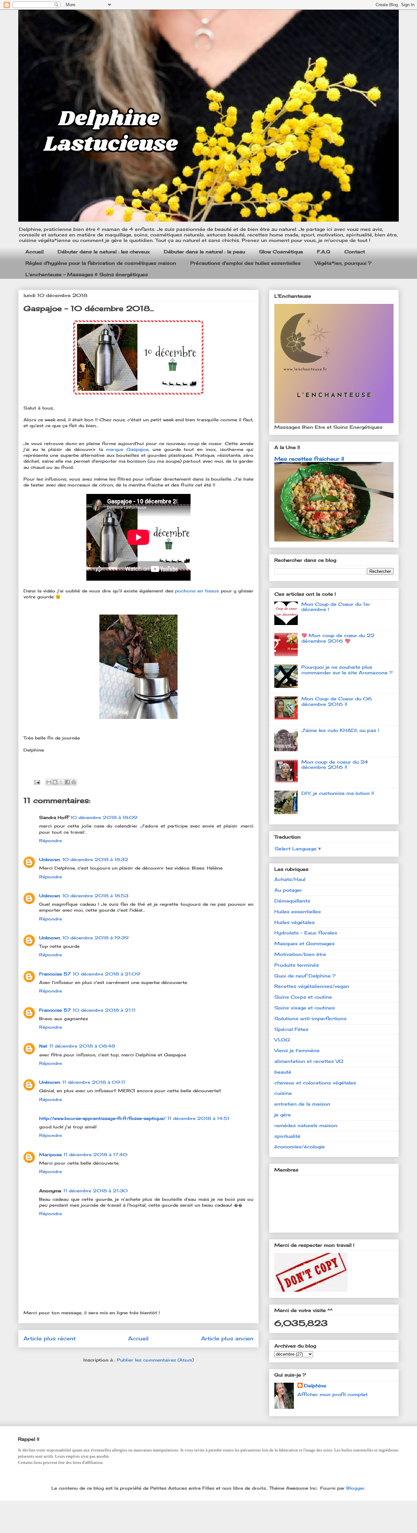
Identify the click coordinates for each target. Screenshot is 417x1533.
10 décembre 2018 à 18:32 (95, 859)
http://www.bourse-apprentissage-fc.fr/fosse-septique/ (102, 1118)
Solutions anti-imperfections (310, 1018)
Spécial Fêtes (291, 1029)
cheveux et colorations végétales (315, 1082)
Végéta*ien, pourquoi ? (343, 263)
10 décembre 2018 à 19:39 (95, 937)
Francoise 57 (55, 973)
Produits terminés (296, 965)
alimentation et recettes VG (308, 1061)
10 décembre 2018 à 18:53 (95, 895)
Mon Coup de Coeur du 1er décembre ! (335, 606)
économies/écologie (299, 1146)
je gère (282, 1114)
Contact (354, 251)
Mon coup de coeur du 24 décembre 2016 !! (334, 764)
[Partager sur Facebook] (67, 782)
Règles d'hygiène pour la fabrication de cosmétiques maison (100, 263)
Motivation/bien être (300, 954)
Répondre (50, 840)
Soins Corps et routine (303, 997)
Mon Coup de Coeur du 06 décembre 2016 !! (336, 701)
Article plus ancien (227, 1338)
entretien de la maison (302, 1104)
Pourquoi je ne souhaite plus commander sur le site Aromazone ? (347, 669)
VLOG (282, 1039)
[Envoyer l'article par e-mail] (37, 781)
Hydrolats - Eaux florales (305, 932)
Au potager (288, 890)
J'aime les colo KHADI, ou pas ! (340, 730)
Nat (43, 1046)
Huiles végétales (294, 922)
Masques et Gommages (304, 943)
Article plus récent (49, 1338)
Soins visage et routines (304, 1007)
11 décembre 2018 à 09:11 (93, 1082)
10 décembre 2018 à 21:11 (104, 1010)
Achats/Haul (289, 879)
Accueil (34, 251)
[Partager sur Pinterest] (73, 782)
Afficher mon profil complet (332, 1394)
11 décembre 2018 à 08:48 (82, 1046)
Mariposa (50, 1154)
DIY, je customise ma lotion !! (337, 793)
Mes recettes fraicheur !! (309, 458)
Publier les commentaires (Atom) (155, 1359)
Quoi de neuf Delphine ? (305, 975)
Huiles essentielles (297, 911)
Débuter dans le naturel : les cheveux (104, 251)
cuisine (283, 1093)
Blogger (355, 1488)
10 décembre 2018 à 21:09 (106, 973)
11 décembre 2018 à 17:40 (95, 1154)
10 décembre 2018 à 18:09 (103, 817)
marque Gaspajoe (127, 449)
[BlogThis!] (55, 782)
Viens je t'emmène (297, 1050)
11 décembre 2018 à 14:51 (198, 1118)
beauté (282, 1072)
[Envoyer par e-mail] (49, 782)
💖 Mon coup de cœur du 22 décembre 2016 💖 (337, 638)
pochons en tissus (197, 590)
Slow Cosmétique (281, 251)
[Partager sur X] (61, 782)
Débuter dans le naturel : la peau (204, 251)
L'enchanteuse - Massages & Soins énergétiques (86, 274)
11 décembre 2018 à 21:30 (95, 1190)
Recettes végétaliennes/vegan (311, 986)
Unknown (49, 859)
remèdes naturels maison (306, 1125)
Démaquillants (292, 900)
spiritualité (287, 1136)
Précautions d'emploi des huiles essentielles (245, 263)
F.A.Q (323, 251)
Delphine (315, 1385)
